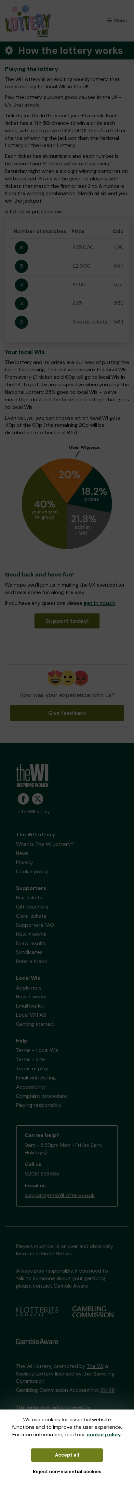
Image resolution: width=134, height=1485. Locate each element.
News (22, 853)
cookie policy (104, 1434)
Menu (120, 20)
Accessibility (31, 1086)
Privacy (24, 862)
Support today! (67, 621)
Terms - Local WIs (37, 1050)
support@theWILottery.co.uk (60, 1195)
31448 (107, 1390)
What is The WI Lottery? (45, 844)
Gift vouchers (32, 906)
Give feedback (67, 712)
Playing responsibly (38, 1105)
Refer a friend (31, 961)
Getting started (35, 1024)
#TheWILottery (34, 811)
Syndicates (29, 952)
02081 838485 (42, 1173)
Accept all (67, 1455)
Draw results (31, 943)
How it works (31, 934)
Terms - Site (30, 1059)
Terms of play (32, 1068)
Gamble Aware (71, 1285)
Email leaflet (30, 1005)
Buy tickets (29, 897)
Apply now (28, 987)
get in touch (99, 603)
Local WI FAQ (31, 1014)
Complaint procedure (41, 1096)
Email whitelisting (36, 1077)
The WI (95, 1366)
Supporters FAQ (35, 925)
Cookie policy (32, 871)
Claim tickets (31, 915)
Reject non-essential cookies (67, 1472)
